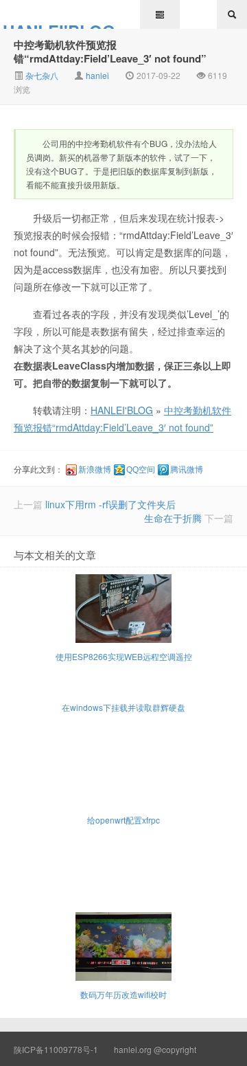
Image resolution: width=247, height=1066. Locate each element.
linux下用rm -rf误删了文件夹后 (110, 504)
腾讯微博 (186, 470)
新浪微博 (94, 470)
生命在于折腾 (173, 518)
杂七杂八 (40, 75)
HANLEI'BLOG (59, 24)
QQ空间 (140, 470)
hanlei (97, 75)
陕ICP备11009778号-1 (56, 1049)
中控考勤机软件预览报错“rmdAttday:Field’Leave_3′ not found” (110, 51)
